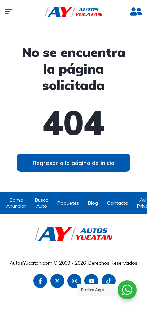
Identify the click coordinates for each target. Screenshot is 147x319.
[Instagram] (74, 281)
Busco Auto (42, 203)
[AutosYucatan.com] (73, 12)
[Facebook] (40, 281)
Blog (93, 203)
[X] (57, 281)
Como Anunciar (16, 203)
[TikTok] (109, 281)
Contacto (117, 203)
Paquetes (68, 203)
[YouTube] (91, 281)
